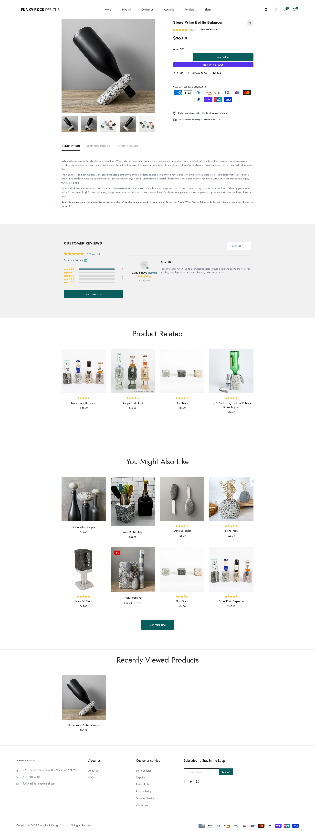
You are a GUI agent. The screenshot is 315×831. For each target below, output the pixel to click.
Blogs (208, 9)
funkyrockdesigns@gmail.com (39, 784)
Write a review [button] (94, 294)
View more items (158, 624)
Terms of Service (145, 798)
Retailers (189, 9)
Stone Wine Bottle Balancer (83, 725)
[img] (144, 276)
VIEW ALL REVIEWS (209, 30)
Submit (226, 772)
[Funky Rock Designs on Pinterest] (191, 781)
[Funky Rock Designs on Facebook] (185, 781)
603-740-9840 (31, 777)
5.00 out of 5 (93, 254)
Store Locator (143, 771)
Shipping (141, 777)
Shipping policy (98, 146)
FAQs (91, 777)
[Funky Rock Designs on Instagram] (197, 781)
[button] (180, 29)
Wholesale (142, 805)
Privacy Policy (143, 791)
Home (107, 9)
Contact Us (147, 9)
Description (71, 146)
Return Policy (127, 146)
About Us (169, 9)
